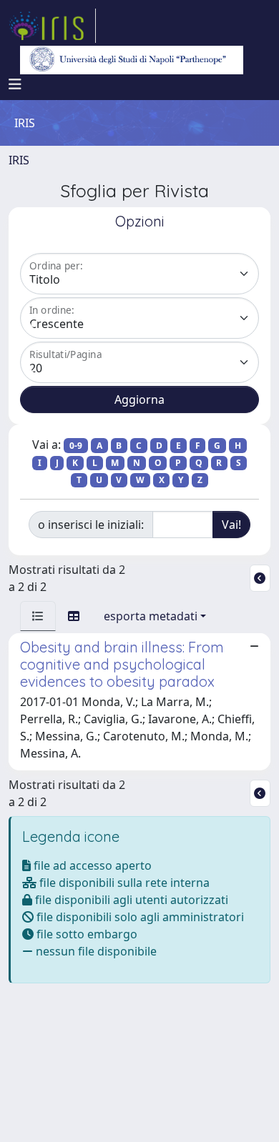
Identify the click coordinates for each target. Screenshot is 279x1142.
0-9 (75, 446)
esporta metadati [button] (150, 616)
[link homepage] (52, 26)
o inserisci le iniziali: (91, 524)
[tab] (38, 616)
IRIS (19, 160)
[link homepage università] (132, 60)
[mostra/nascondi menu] (15, 84)
